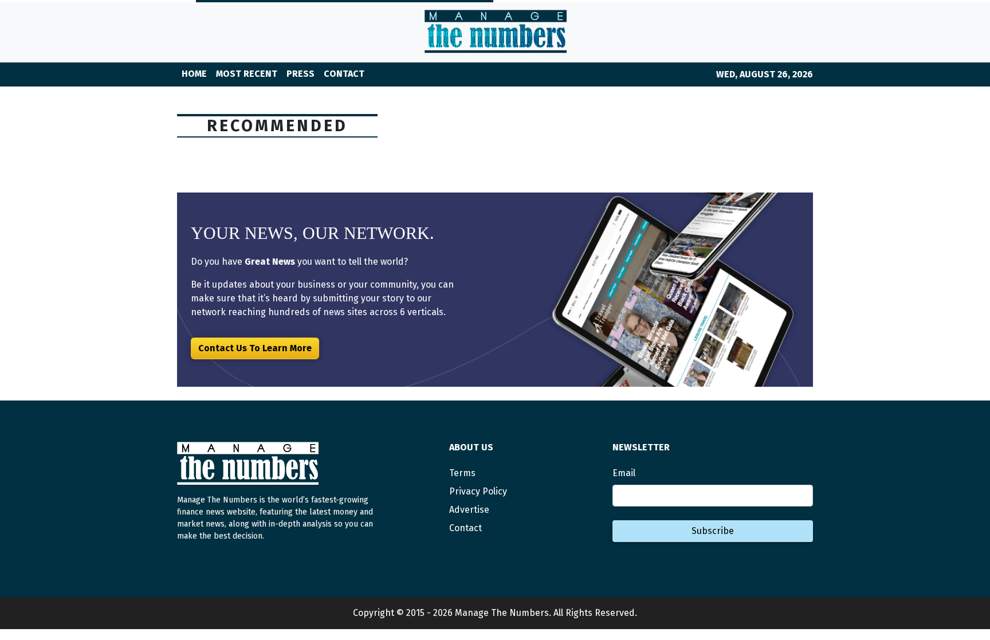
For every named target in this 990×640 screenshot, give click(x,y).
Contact (465, 528)
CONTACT (344, 73)
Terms (462, 473)
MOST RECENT (246, 73)
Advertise (469, 509)
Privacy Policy (478, 491)
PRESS (300, 73)
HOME (194, 73)
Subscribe (713, 530)
